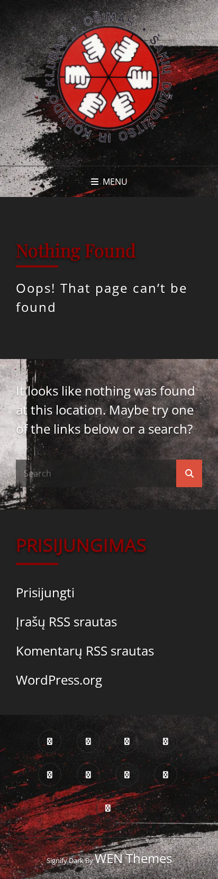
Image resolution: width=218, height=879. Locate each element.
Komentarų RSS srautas (85, 650)
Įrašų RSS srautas (66, 621)
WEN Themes (133, 858)
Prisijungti (45, 592)
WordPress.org (59, 679)
